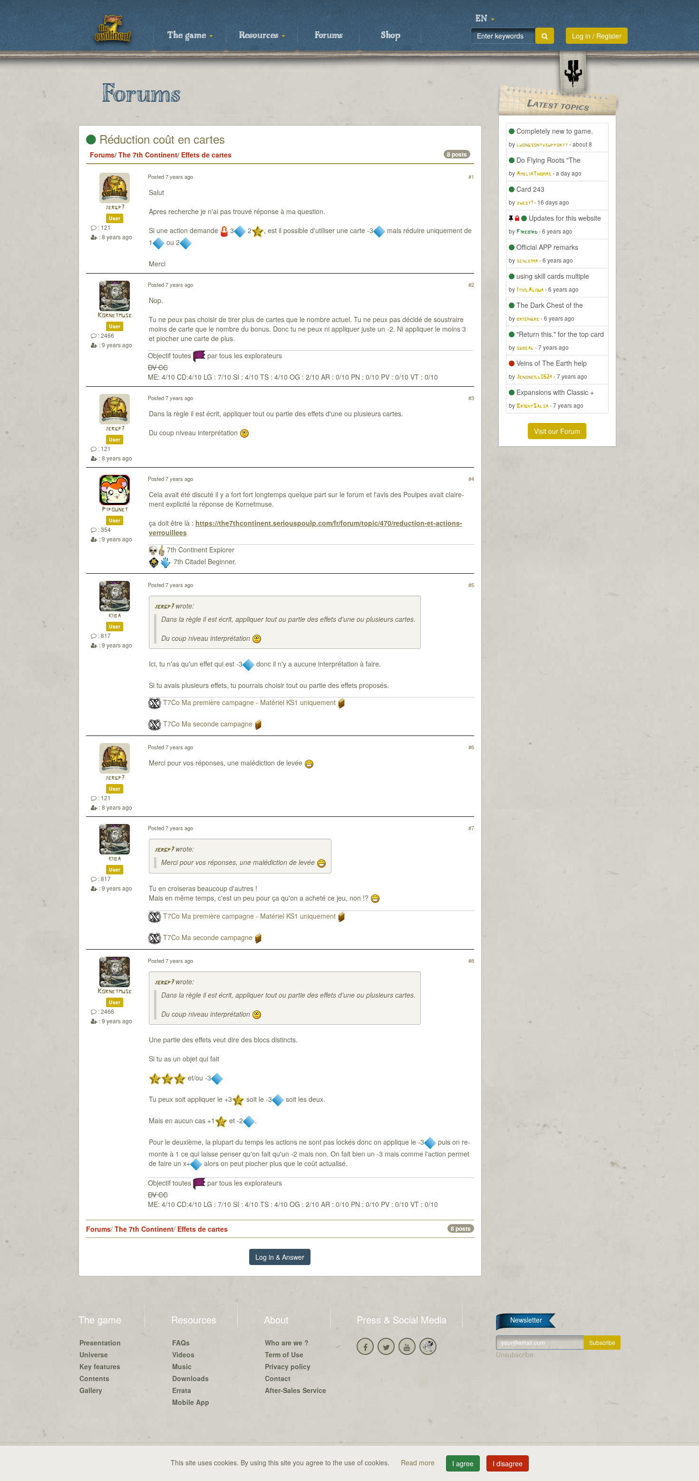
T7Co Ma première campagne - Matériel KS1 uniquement (249, 702)
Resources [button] (260, 35)
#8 (471, 960)
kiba (114, 615)
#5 (471, 584)
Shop (390, 35)
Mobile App (190, 1402)
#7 (471, 828)
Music (182, 1366)
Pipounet (115, 509)
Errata (181, 1390)
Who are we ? (287, 1342)
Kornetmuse (114, 315)
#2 (471, 284)
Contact (278, 1378)
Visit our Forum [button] (557, 431)
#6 (471, 747)
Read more (419, 1462)
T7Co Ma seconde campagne (207, 723)
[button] (485, 19)
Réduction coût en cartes (160, 138)
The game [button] (187, 35)
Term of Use (284, 1354)
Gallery (90, 1390)
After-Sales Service (295, 1390)
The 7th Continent (147, 154)
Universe (93, 1354)
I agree (463, 1463)
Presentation (100, 1342)
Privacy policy (288, 1366)
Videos (183, 1354)
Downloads (190, 1378)
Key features (99, 1366)
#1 (471, 176)
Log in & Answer (279, 1257)
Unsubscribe (515, 1354)
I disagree (508, 1463)
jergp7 (115, 207)
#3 (471, 398)
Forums (328, 35)
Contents (94, 1378)
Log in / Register (596, 35)
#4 (471, 478)
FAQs (181, 1342)
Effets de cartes (206, 154)
